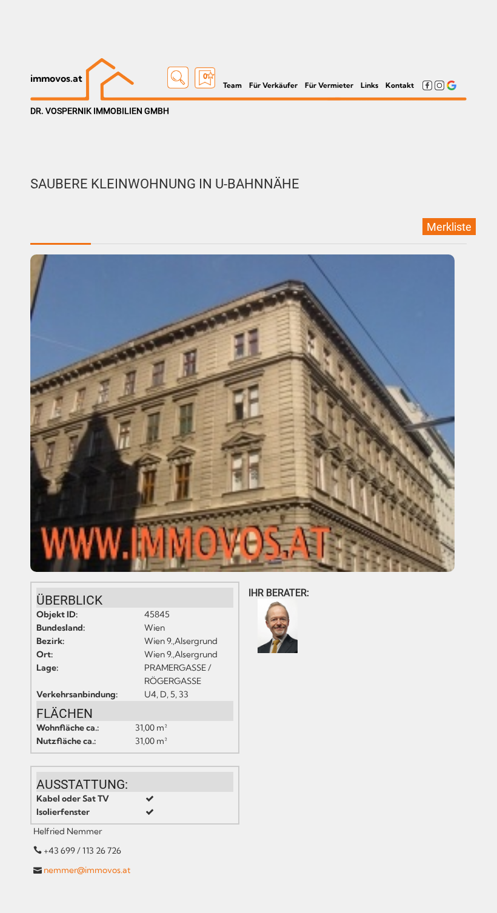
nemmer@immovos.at (87, 870)
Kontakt (399, 85)
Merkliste (449, 227)
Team (232, 85)
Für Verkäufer (273, 85)
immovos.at (56, 78)
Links (369, 85)
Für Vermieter (329, 85)
